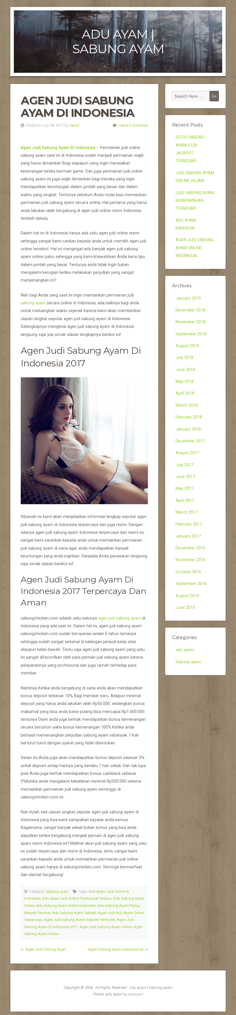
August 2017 (187, 452)
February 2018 (189, 417)
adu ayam (185, 649)
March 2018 (187, 405)
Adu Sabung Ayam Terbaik (74, 913)
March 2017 (187, 512)
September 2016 (191, 583)
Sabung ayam (57, 891)
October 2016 (188, 571)
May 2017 (185, 488)
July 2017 (184, 464)
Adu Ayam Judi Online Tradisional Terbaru (76, 898)
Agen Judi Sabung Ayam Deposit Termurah (79, 919)
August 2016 (187, 595)
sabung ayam (33, 303)
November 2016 (190, 559)
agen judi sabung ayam (119, 618)
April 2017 (185, 500)
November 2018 (190, 322)
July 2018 (184, 357)
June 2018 (185, 369)
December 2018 (190, 310)
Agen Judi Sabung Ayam (45, 949)
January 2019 (188, 298)
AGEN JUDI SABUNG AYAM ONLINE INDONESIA (195, 248)
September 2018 (191, 334)
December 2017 (190, 441)
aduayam (135, 994)
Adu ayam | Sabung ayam (118, 41)
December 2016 (190, 548)
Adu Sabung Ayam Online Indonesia (66, 905)
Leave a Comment (133, 125)
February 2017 (189, 524)
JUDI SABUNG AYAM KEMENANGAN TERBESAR (195, 200)
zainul (74, 125)
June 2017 (185, 476)
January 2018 (188, 429)
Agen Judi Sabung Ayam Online (105, 927)
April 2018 (185, 393)
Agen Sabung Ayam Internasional (115, 949)
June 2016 (185, 607)
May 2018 (185, 381)
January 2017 (188, 536)
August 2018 (187, 345)
